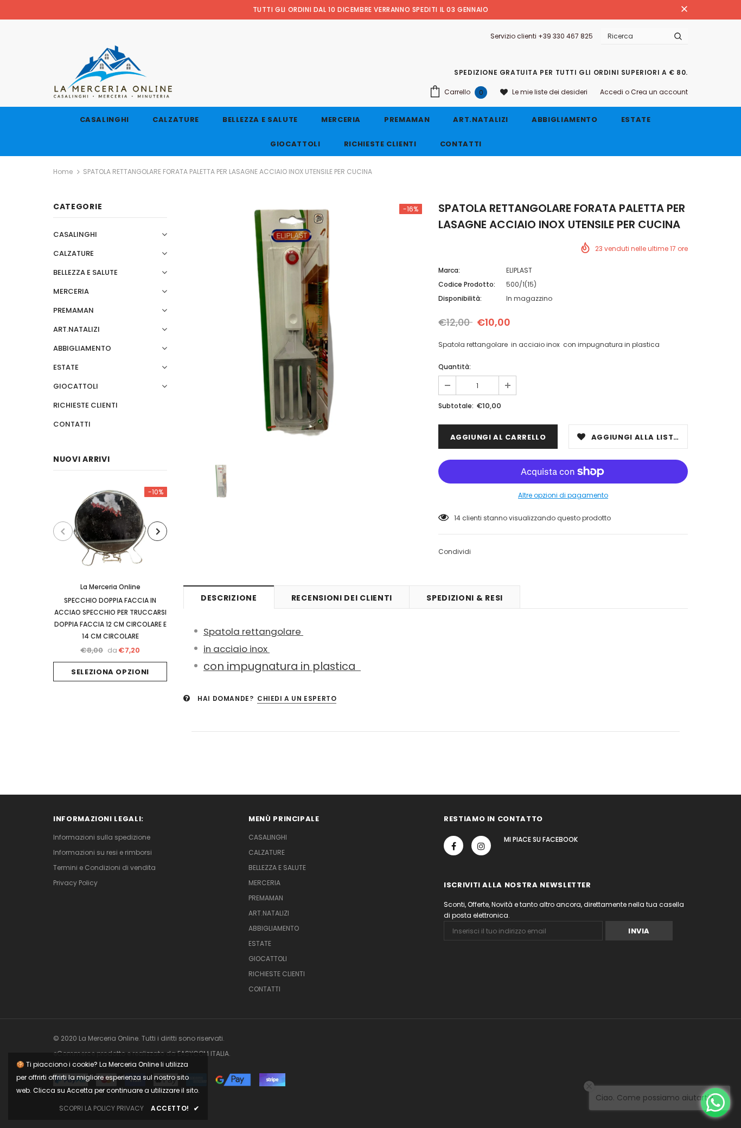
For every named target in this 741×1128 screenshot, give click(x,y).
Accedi (612, 91)
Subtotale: (456, 405)
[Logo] (113, 71)
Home (63, 171)
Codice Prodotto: (466, 284)
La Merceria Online (110, 586)
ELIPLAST (519, 270)
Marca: (449, 270)
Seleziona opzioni (110, 672)
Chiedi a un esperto (296, 698)
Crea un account (659, 91)
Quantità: (454, 366)
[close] (684, 9)
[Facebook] (453, 845)
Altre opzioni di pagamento (563, 495)
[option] (110, 584)
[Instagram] (481, 845)
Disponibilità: (460, 298)
